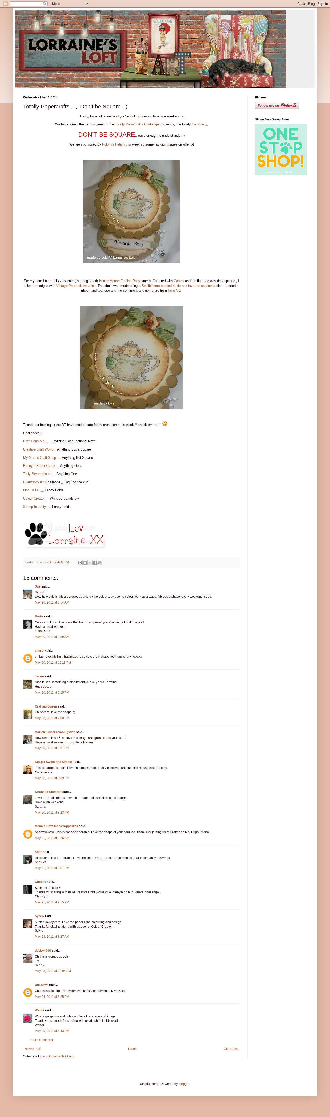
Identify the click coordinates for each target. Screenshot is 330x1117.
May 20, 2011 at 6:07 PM (52, 748)
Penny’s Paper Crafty (39, 466)
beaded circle (171, 286)
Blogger (183, 1084)
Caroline (198, 124)
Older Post (231, 1049)
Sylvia (39, 916)
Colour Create (34, 498)
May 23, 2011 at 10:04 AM (53, 971)
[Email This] (80, 562)
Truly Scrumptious (37, 474)
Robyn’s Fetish (113, 144)
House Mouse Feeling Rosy (119, 281)
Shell (38, 852)
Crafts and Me (33, 441)
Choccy (40, 882)
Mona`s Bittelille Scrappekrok (56, 826)
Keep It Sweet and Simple (53, 762)
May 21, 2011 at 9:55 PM (52, 902)
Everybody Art (33, 482)
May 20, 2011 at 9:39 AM (52, 637)
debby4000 (43, 950)
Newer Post (32, 1049)
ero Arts (176, 290)
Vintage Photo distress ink (76, 286)
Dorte (39, 616)
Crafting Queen (46, 706)
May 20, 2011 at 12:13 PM (53, 662)
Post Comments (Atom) (58, 1056)
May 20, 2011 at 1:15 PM (52, 692)
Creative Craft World (38, 449)
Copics (179, 281)
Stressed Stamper (48, 792)
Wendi (39, 1010)
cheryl (39, 651)
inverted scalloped (201, 286)
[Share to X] (90, 562)
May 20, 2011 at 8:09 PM (52, 778)
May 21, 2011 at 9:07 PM (52, 868)
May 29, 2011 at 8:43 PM (52, 1031)
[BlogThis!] (85, 562)
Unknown (41, 985)
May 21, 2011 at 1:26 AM (52, 838)
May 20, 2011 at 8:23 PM (52, 812)
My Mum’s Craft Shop (39, 458)
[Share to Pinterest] (99, 562)
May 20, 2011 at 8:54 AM (52, 602)
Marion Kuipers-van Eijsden (55, 732)
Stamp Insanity (35, 507)
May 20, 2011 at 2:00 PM (52, 718)
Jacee (39, 676)
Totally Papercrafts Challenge (137, 124)
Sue (37, 586)
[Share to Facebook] (94, 562)
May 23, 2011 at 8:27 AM (52, 936)
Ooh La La (31, 490)
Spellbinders (151, 286)
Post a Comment (41, 1040)
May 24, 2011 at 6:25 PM (52, 997)
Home (132, 1049)
